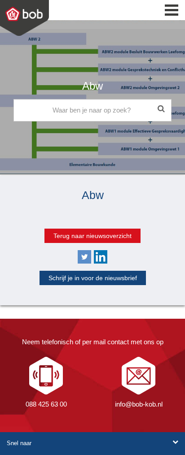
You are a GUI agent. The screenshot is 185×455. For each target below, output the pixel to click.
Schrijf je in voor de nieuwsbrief (92, 278)
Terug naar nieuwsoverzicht (92, 235)
